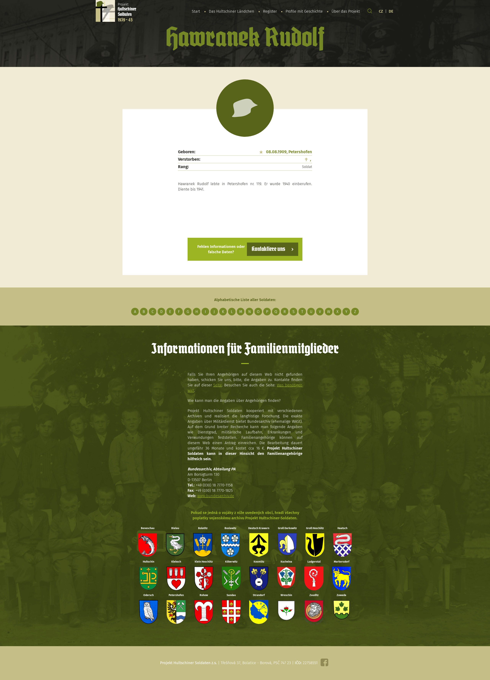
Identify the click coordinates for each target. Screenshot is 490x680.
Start (196, 11)
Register (270, 11)
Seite (217, 385)
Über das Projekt (346, 11)
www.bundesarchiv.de (215, 496)
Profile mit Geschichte (304, 11)
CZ (381, 11)
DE (391, 11)
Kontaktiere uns (268, 249)
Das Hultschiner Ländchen (231, 11)
